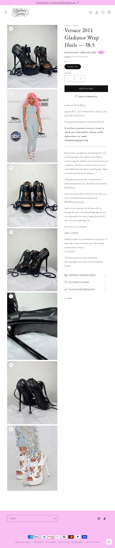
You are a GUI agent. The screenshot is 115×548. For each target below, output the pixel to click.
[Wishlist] (103, 12)
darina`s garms (26, 542)
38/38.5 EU (72, 66)
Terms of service (64, 542)
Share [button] (70, 298)
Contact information (93, 542)
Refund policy (39, 542)
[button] (6, 12)
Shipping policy (77, 542)
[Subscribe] (54, 518)
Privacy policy (51, 542)
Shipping (68, 56)
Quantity (68, 73)
